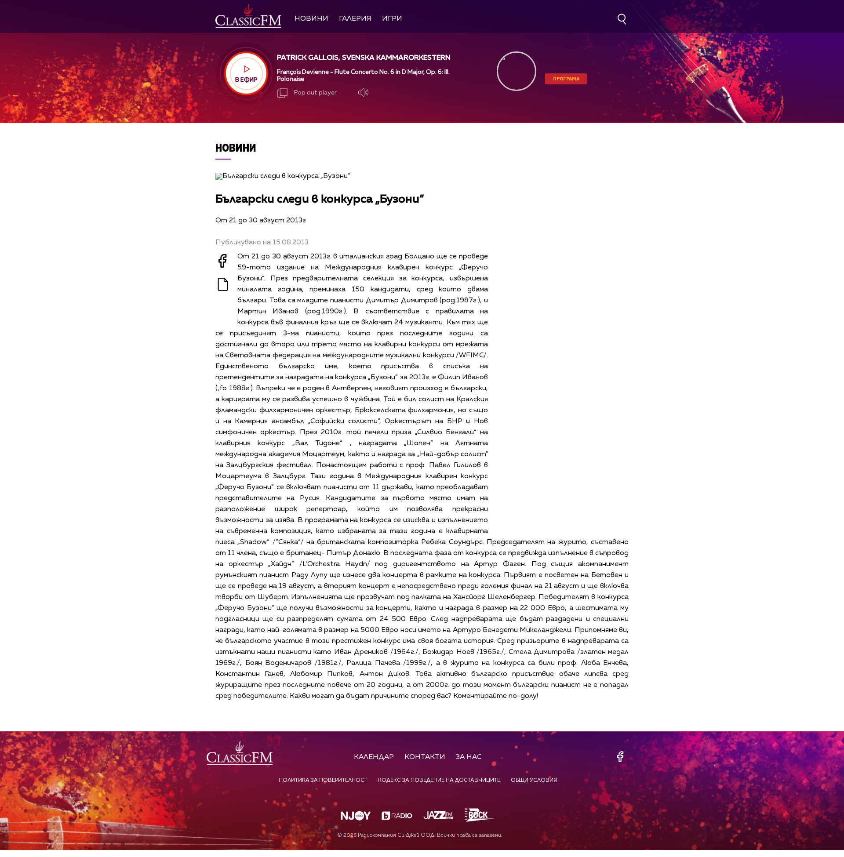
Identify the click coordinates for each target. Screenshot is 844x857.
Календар (374, 757)
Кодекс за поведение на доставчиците (439, 780)
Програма (566, 78)
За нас (469, 757)
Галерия (355, 18)
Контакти (424, 757)
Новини (311, 18)
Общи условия (534, 780)
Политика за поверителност (323, 780)
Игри (392, 18)
